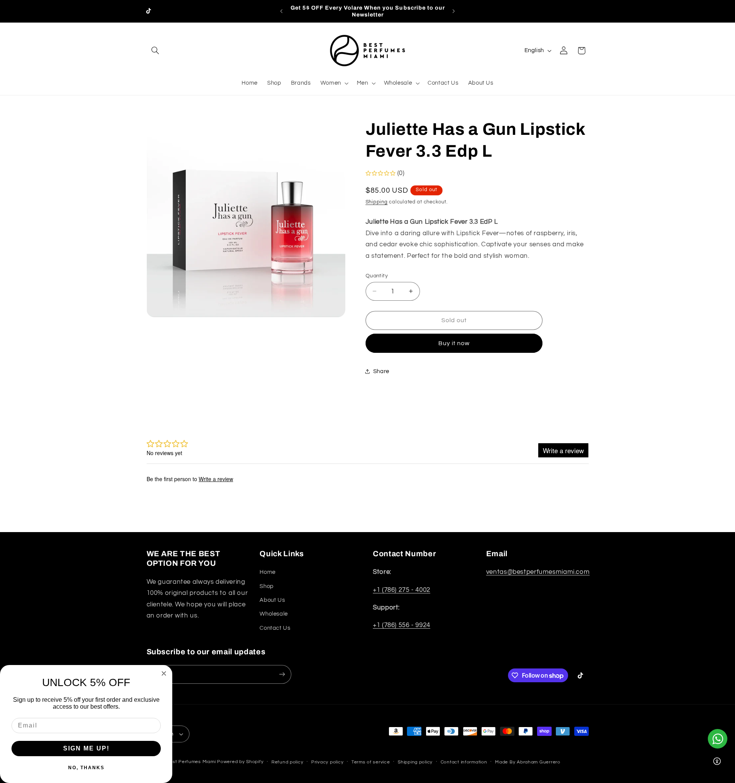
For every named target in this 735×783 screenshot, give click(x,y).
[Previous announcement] (281, 11)
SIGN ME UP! (86, 748)
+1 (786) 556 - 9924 (401, 625)
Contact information (464, 762)
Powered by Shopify (240, 762)
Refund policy (287, 762)
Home (268, 572)
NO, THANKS (86, 767)
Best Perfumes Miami (191, 762)
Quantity (377, 275)
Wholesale (274, 614)
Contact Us (275, 628)
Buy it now (454, 343)
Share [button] (381, 371)
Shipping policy (415, 762)
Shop (267, 586)
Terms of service (370, 762)
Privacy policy (327, 762)
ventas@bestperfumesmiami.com (538, 571)
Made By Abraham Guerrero (527, 762)
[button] (155, 50)
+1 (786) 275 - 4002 (401, 589)
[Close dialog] (163, 673)
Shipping (377, 201)
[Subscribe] (282, 674)
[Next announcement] (453, 11)
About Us (272, 600)
